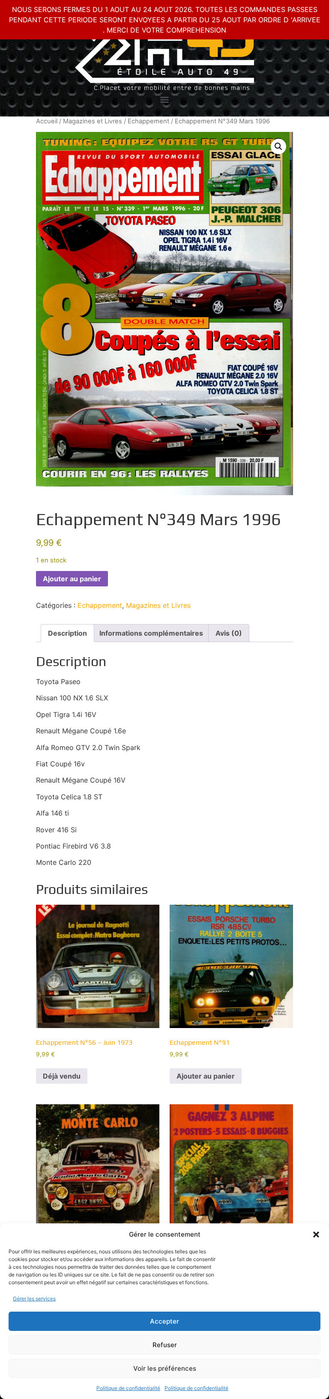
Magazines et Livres (92, 121)
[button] (316, 1234)
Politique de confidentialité (128, 1388)
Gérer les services (34, 1298)
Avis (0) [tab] (228, 633)
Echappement (148, 121)
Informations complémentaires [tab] (151, 633)
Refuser (165, 1345)
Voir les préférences (164, 1368)
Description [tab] (67, 633)
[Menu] (164, 99)
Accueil (46, 121)
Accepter (164, 1321)
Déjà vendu (62, 1076)
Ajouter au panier (72, 578)
